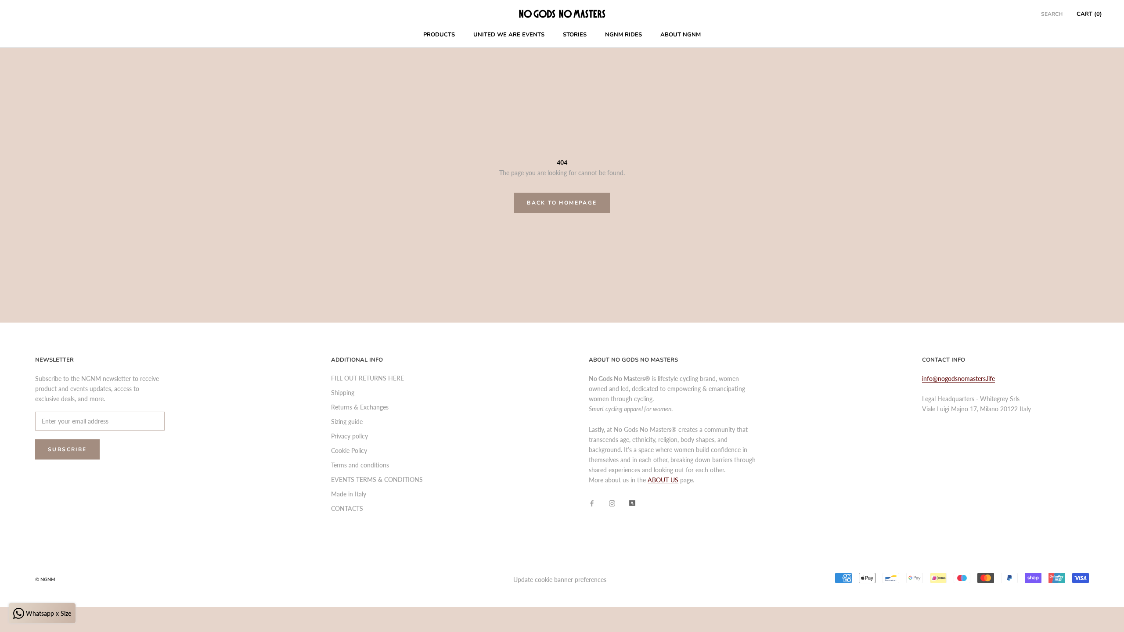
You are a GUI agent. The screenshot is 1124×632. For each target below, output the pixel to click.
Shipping (342, 392)
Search (1052, 14)
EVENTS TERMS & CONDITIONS (377, 479)
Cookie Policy (349, 450)
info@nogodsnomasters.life (958, 378)
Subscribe (67, 449)
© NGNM (45, 579)
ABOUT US (663, 480)
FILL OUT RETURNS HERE (367, 378)
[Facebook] (592, 503)
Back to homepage (562, 202)
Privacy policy (349, 436)
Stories (575, 35)
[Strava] (632, 503)
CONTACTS (347, 508)
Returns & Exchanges (360, 407)
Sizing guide (347, 421)
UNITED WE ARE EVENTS (508, 35)
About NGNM (680, 35)
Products (439, 35)
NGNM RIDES (623, 35)
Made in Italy (348, 494)
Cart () (1089, 14)
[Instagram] (612, 503)
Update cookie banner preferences (559, 579)
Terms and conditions (360, 465)
